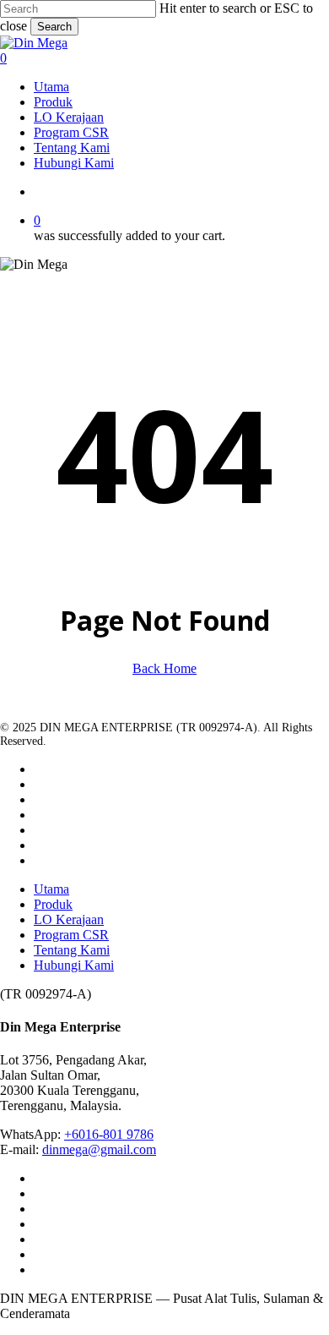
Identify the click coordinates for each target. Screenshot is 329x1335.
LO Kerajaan (69, 919)
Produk (53, 904)
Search (54, 26)
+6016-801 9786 (109, 1134)
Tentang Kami (72, 950)
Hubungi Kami (74, 965)
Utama (51, 889)
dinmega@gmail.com (99, 1149)
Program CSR (71, 934)
